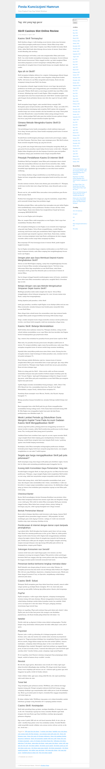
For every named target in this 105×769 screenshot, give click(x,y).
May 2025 (75, 64)
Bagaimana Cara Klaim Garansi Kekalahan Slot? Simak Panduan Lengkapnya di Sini (80, 179)
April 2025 (75, 67)
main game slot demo (51, 743)
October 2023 (76, 114)
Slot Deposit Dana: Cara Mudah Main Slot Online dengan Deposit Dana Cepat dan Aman (79, 187)
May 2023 (75, 127)
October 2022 (76, 146)
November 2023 (76, 111)
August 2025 (76, 56)
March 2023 (76, 132)
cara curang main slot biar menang (28, 734)
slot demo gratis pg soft (61, 746)
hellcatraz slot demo (60, 741)
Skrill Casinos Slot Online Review (38, 31)
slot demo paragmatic (55, 748)
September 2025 (76, 54)
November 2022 (76, 143)
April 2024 (75, 98)
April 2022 (75, 153)
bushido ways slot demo (60, 731)
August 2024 (76, 88)
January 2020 (76, 161)
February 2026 (76, 41)
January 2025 (76, 75)
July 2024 (75, 90)
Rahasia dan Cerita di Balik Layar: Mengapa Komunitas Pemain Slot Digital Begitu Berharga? (79, 200)
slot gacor (75, 214)
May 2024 (75, 96)
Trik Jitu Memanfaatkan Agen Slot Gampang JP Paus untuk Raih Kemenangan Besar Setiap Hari (80, 171)
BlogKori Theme (45, 765)
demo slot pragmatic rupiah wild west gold (43, 738)
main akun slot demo (38, 743)
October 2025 (76, 51)
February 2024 (76, 104)
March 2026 (76, 38)
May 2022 (75, 151)
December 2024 (76, 77)
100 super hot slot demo (32, 731)
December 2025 (76, 46)
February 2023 (76, 135)
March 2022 (76, 156)
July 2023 (75, 122)
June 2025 (75, 62)
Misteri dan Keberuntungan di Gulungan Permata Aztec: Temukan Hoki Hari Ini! (80, 193)
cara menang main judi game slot (49, 734)
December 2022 (76, 140)
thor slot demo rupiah (45, 753)
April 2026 (75, 35)
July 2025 (75, 59)
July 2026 (75, 30)
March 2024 (76, 101)
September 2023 (76, 117)
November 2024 (76, 80)
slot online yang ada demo (36, 750)
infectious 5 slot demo (24, 743)
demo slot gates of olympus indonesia (38, 736)
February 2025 (76, 72)
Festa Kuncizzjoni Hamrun (38, 7)
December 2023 (76, 109)
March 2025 (76, 69)
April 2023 (75, 130)
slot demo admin (34, 746)
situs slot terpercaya (77, 210)
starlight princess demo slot (30, 753)
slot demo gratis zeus (24, 748)
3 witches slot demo (46, 731)
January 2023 (76, 138)
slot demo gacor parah (46, 746)
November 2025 (76, 48)
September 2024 (76, 85)
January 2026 (76, 43)
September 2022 (76, 148)
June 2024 (75, 93)
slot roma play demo (51, 750)
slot (74, 217)
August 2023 (76, 119)
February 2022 (76, 159)
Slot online (75, 229)
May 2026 (75, 33)
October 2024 (76, 83)
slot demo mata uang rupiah (39, 748)
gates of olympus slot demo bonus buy (41, 741)
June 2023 (75, 125)
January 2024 (76, 106)
